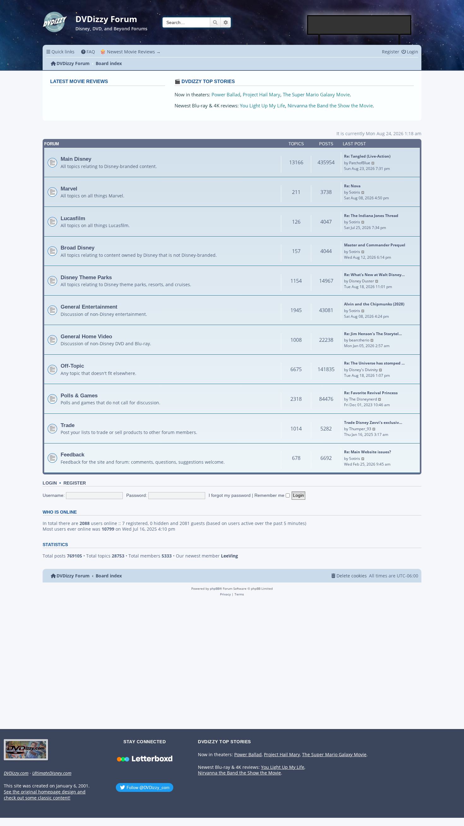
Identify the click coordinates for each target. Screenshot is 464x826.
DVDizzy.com (16, 773)
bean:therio (359, 340)
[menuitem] (88, 52)
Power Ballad (225, 94)
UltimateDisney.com (51, 773)
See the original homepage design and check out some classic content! (45, 795)
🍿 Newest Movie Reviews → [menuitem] (130, 52)
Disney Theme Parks (86, 277)
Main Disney (76, 159)
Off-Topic (72, 366)
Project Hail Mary (261, 94)
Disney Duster (361, 281)
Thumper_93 (360, 428)
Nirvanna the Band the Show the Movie (330, 105)
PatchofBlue (359, 163)
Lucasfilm (73, 218)
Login (50, 483)
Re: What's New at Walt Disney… (374, 274)
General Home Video (86, 336)
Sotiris (354, 192)
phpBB (214, 588)
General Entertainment (89, 307)
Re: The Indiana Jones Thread (371, 215)
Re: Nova (352, 186)
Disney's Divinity (363, 369)
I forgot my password (230, 495)
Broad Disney (77, 247)
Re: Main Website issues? (367, 452)
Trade (67, 425)
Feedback (72, 454)
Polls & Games (79, 395)
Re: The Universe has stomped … (374, 363)
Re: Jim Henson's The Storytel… (373, 333)
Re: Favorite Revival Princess (371, 392)
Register (74, 483)
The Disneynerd (363, 399)
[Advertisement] (359, 25)
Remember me (270, 495)
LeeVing (229, 556)
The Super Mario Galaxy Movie (316, 94)
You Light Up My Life (262, 105)
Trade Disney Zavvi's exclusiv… (373, 422)
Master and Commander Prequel (374, 245)
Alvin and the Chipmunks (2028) (374, 304)
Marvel (69, 188)
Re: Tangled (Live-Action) (367, 156)
